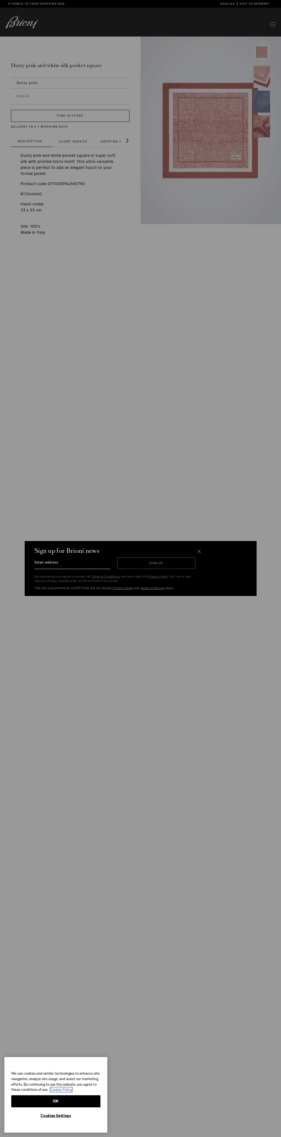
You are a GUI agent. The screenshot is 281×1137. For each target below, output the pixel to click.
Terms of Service (152, 588)
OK (55, 1101)
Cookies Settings (56, 1116)
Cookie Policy (61, 1090)
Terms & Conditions (106, 576)
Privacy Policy (157, 576)
